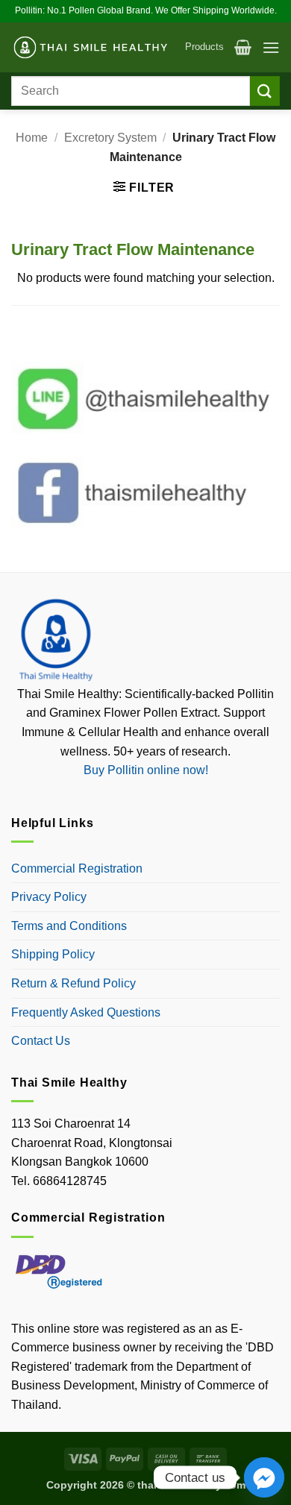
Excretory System (110, 137)
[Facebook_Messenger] (264, 1477)
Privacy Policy (49, 896)
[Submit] (265, 90)
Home (32, 137)
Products (204, 46)
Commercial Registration (77, 868)
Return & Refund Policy (73, 983)
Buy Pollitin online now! (146, 770)
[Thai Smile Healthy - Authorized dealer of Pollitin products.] (92, 47)
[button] (242, 47)
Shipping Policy (53, 954)
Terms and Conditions (69, 926)
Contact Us (40, 1040)
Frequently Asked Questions (85, 1012)
